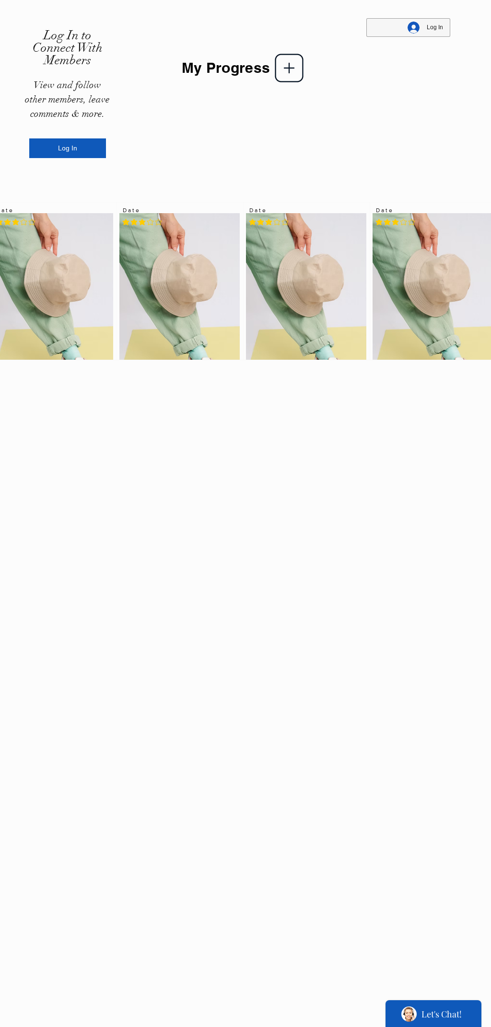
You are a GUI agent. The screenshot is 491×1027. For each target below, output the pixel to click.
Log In (67, 148)
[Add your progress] (289, 68)
